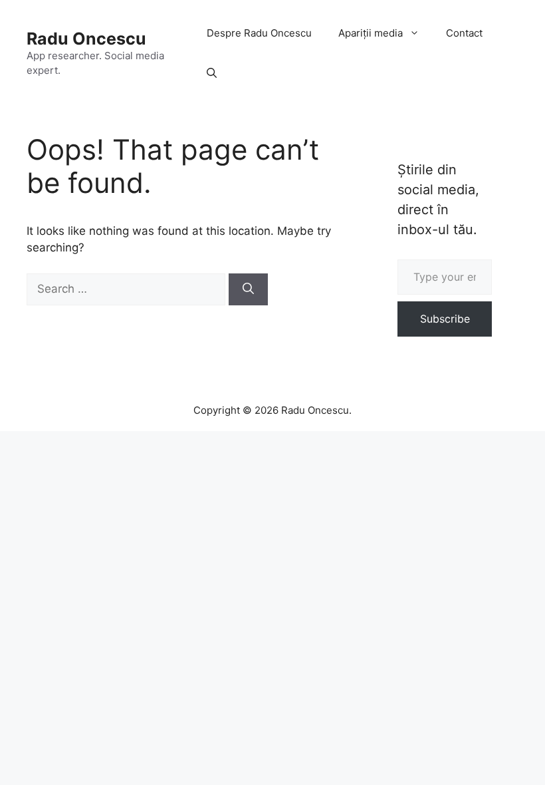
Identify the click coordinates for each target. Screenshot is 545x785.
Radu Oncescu (86, 39)
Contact (464, 33)
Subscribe (445, 318)
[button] (211, 73)
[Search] (248, 289)
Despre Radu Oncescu (259, 33)
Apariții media (370, 33)
